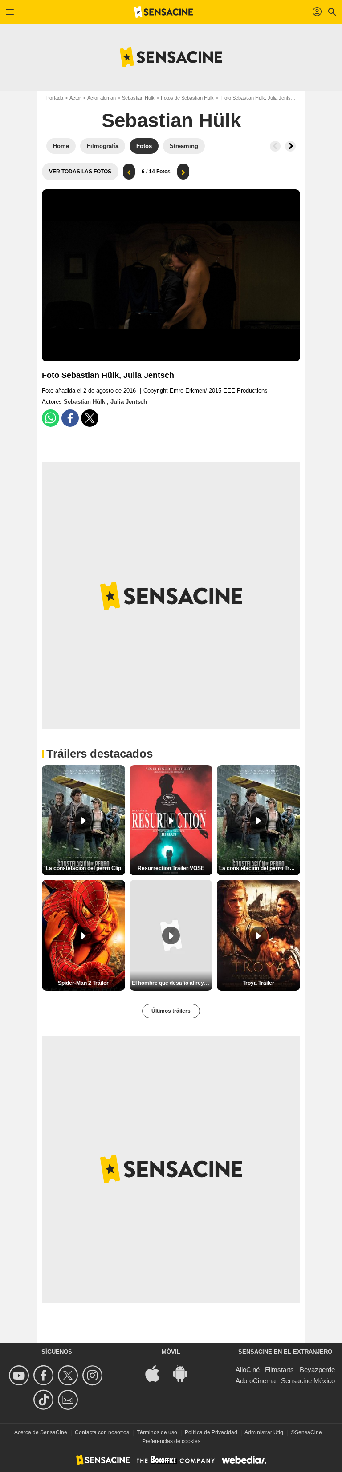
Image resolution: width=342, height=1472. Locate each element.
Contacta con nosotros (102, 1432)
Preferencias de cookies (171, 1441)
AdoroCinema (256, 1380)
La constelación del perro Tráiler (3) (259, 868)
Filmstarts (279, 1369)
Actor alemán (101, 97)
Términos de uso (157, 1432)
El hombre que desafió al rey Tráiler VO (172, 983)
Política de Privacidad (211, 1432)
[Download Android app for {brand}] (185, 1372)
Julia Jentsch (128, 401)
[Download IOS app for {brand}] (157, 1372)
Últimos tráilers (171, 1011)
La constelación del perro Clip (83, 868)
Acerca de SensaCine (40, 1432)
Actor (75, 97)
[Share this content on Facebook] (70, 418)
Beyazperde (317, 1369)
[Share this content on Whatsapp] (50, 418)
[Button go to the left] (275, 146)
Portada (54, 97)
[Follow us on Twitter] (69, 1375)
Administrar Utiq (263, 1432)
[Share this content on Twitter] (89, 418)
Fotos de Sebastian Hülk (187, 97)
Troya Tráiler (258, 983)
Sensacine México (308, 1380)
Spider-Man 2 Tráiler (83, 983)
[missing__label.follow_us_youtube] (20, 1375)
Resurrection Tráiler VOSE (171, 868)
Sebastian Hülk (138, 97)
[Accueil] (163, 12)
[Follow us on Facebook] (44, 1375)
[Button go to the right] (290, 146)
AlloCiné (248, 1369)
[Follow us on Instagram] (93, 1375)
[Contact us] (69, 1400)
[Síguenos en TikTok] (44, 1400)
